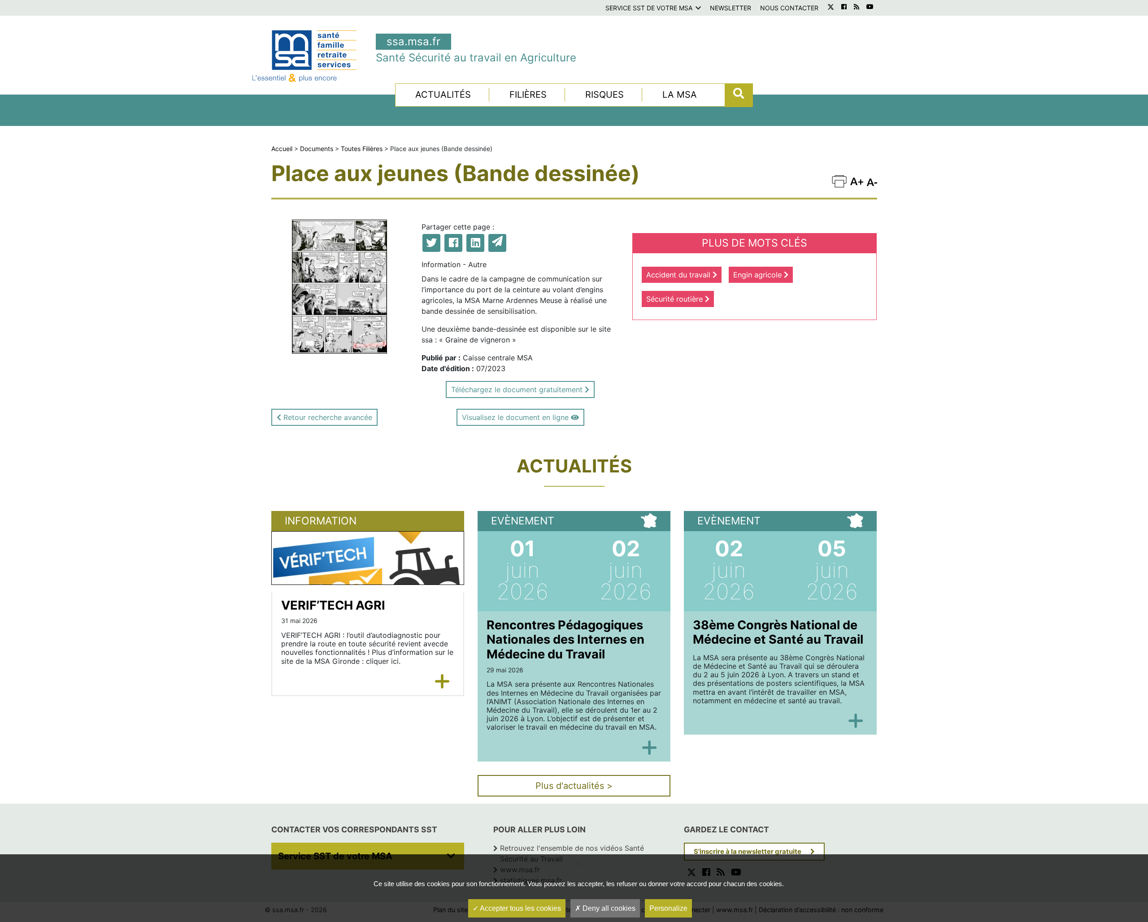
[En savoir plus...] (442, 681)
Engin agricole (758, 274)
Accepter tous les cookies (519, 908)
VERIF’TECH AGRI (333, 605)
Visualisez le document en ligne (516, 417)
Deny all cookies (608, 908)
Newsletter (730, 8)
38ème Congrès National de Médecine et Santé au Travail (778, 632)
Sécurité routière (675, 298)
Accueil (281, 148)
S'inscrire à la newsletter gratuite (747, 851)
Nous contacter (789, 8)
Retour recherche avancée (326, 417)
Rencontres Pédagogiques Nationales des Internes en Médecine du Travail (565, 640)
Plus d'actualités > (574, 785)
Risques (604, 94)
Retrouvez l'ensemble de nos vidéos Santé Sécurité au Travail (572, 853)
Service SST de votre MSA (648, 8)
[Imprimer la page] (839, 180)
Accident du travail (679, 274)
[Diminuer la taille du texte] (856, 180)
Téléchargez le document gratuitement (518, 389)
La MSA (679, 94)
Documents (316, 148)
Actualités (443, 94)
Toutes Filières (362, 148)
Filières (528, 94)
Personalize (668, 908)
